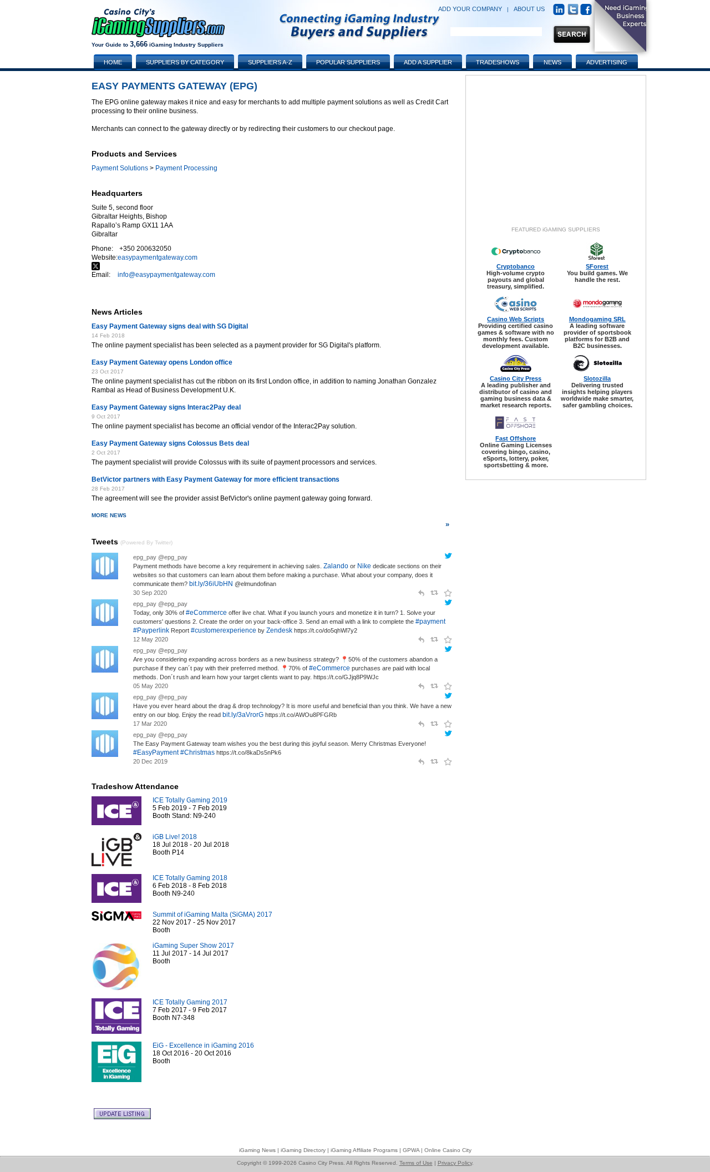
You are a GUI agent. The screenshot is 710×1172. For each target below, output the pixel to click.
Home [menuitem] (113, 62)
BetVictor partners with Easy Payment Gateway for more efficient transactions (215, 479)
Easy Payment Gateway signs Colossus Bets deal (170, 443)
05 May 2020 (150, 686)
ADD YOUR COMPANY (470, 9)
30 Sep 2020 (150, 592)
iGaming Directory (303, 1150)
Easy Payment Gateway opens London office (162, 362)
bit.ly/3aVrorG (242, 715)
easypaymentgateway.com (157, 257)
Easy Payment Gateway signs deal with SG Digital (170, 326)
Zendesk (279, 630)
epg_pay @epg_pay (160, 557)
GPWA (411, 1150)
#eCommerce (206, 613)
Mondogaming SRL (597, 319)
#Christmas (197, 752)
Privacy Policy (455, 1163)
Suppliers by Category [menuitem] (185, 62)
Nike (364, 566)
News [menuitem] (552, 62)
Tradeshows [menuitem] (497, 62)
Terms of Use (416, 1163)
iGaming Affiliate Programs (364, 1150)
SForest (597, 266)
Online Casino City (447, 1150)
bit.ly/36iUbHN (211, 584)
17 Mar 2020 (150, 723)
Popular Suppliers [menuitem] (348, 62)
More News (270, 520)
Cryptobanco (515, 266)
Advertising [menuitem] (606, 62)
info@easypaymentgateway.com (166, 275)
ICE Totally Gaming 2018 (190, 878)
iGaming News (257, 1150)
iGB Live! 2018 (175, 837)
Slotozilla (597, 378)
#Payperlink (151, 630)
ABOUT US (529, 9)
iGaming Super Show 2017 (193, 945)
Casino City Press (515, 378)
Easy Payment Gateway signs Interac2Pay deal (166, 407)
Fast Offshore (515, 438)
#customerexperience (223, 630)
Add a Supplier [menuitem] (428, 62)
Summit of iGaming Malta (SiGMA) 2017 (212, 914)
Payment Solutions (120, 168)
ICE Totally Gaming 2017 (190, 1002)
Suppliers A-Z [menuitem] (270, 62)
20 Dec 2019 (150, 761)
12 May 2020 (150, 639)
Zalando (335, 566)
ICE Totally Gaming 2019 (190, 800)
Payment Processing (186, 168)
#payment (430, 621)
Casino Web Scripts (515, 319)
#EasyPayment (156, 752)
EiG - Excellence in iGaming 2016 (203, 1045)
